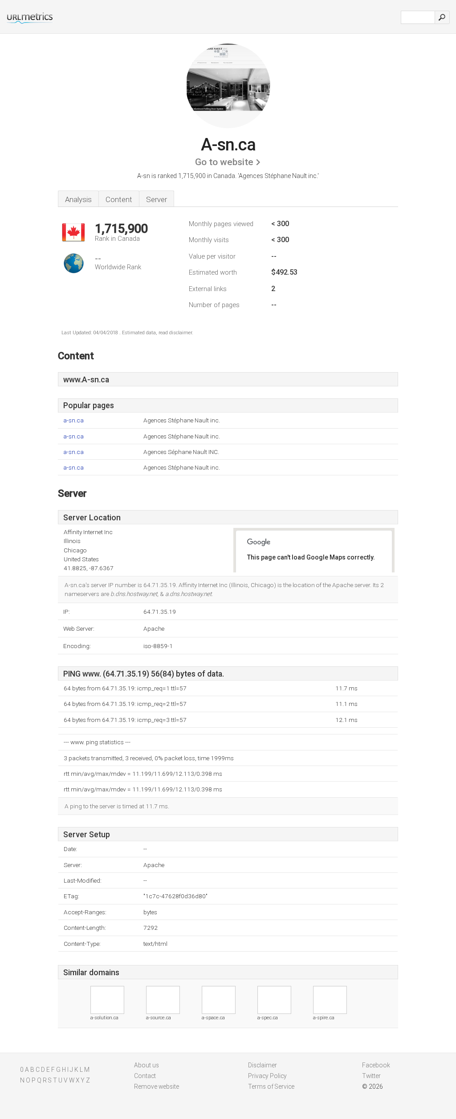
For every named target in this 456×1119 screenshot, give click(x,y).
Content (119, 199)
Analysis (78, 199)
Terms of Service (271, 1086)
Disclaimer (262, 1065)
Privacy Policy (267, 1075)
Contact (145, 1075)
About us (146, 1065)
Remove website (156, 1086)
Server (156, 199)
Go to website (224, 162)
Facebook (376, 1065)
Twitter (371, 1075)
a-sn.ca (73, 420)
